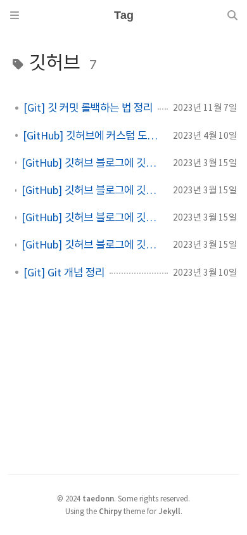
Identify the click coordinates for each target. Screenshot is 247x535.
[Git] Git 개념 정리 (63, 273)
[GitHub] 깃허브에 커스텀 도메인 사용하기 (93, 136)
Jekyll (169, 511)
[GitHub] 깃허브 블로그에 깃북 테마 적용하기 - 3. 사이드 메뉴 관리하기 (92, 190)
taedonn (98, 498)
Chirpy (110, 511)
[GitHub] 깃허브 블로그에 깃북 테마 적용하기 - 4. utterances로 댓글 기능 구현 (92, 163)
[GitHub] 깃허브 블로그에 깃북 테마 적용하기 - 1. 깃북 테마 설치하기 (92, 245)
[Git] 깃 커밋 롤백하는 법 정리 (88, 108)
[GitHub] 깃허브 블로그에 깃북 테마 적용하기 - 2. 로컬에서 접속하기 (92, 217)
